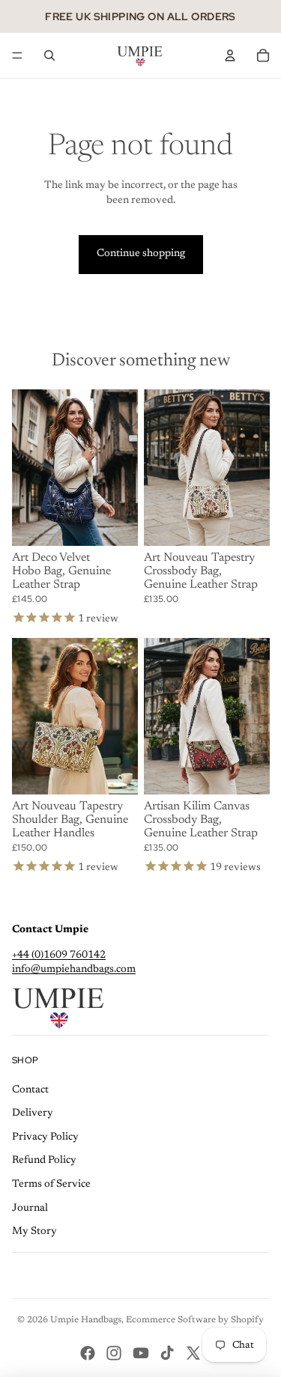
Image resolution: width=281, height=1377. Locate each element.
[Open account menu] (230, 55)
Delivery (32, 1113)
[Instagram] (114, 1353)
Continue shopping (141, 254)
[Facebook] (88, 1353)
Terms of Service (51, 1184)
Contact (30, 1090)
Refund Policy (44, 1160)
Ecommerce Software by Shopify (195, 1320)
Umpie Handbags (85, 1320)
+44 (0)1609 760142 (59, 955)
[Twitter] (193, 1353)
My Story (34, 1231)
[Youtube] (141, 1353)
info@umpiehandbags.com (74, 969)
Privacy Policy (45, 1137)
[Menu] (17, 55)
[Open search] (49, 55)
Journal (30, 1208)
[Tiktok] (167, 1353)
